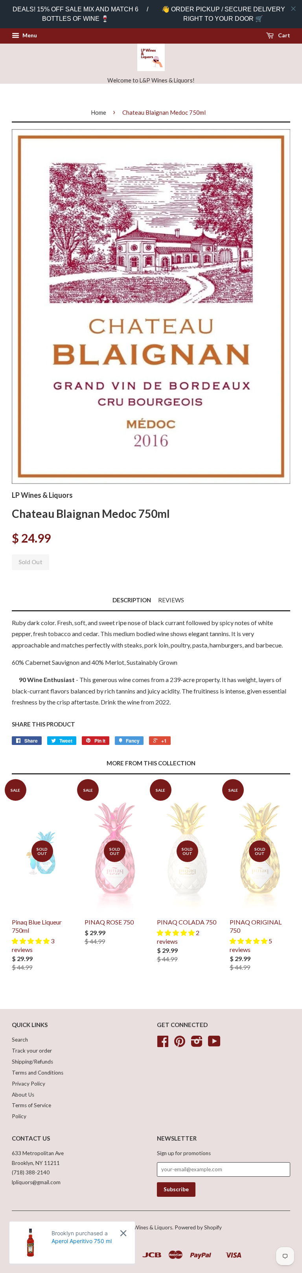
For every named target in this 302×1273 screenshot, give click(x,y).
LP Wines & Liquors (149, 1227)
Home (98, 112)
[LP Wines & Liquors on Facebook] (163, 1044)
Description (131, 599)
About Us (23, 1094)
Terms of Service (31, 1105)
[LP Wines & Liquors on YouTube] (214, 1044)
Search (20, 1039)
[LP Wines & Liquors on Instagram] (197, 1044)
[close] (293, 9)
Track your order (32, 1050)
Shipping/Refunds (32, 1061)
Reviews (171, 599)
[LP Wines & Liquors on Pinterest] (180, 1044)
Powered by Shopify (198, 1227)
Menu (29, 35)
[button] (31, 941)
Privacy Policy (28, 1083)
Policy (19, 1116)
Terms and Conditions (37, 1072)
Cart (283, 35)
